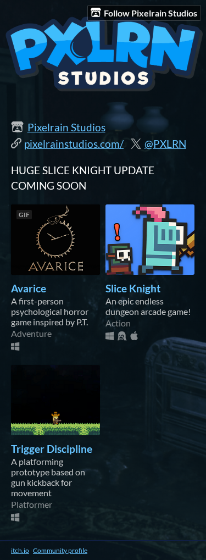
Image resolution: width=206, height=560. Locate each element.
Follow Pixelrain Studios (150, 13)
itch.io (20, 550)
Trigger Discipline (51, 449)
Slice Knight (132, 288)
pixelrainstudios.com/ (74, 144)
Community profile (60, 550)
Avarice (28, 288)
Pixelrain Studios (66, 127)
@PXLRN (165, 144)
